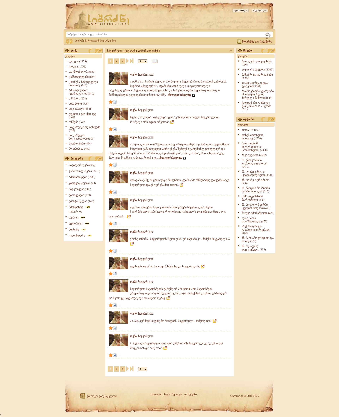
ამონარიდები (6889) (82, 177)
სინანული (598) (78, 103)
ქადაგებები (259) (80, 195)
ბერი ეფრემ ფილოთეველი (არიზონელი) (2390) (254, 147)
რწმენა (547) (77, 121)
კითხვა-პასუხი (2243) (82, 183)
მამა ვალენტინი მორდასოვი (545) (253, 198)
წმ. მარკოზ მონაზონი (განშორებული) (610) (256, 190)
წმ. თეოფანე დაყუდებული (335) (254, 248)
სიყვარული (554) (80, 108)
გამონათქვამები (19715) (84, 171)
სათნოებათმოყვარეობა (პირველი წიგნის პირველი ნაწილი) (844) (258, 94)
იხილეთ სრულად (179, 94)
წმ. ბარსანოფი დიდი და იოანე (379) (258, 239)
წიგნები (75, 229)
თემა (74, 50)
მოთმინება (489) (79, 148)
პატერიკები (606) (80, 189)
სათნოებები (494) (80, 143)
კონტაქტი (190, 394)
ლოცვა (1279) (78, 61)
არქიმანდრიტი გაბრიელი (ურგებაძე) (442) (256, 229)
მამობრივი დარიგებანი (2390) (257, 76)
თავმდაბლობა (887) (82, 71)
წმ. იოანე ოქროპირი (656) (255, 181)
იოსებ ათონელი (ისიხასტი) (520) (252, 137)
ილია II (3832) (250, 129)
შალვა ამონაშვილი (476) (258, 212)
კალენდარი (78, 235)
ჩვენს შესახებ (173, 394)
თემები (74, 217)
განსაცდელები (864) (82, 76)
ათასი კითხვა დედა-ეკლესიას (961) (255, 84)
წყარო (248, 50)
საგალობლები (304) (82, 165)
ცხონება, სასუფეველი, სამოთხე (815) (84, 83)
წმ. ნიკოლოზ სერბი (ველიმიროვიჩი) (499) (256, 206)
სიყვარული (145, 74)
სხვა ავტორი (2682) (254, 154)
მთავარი (77, 158)
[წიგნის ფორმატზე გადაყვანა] (155, 61)
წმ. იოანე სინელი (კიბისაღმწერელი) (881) (257, 173)
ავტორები (76, 223)
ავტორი (249, 119)
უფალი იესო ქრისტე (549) (82, 115)
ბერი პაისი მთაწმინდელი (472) (254, 220)
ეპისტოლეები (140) (81, 201)
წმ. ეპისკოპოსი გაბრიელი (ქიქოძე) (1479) (254, 163)
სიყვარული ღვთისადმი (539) (84, 129)
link (119, 101)
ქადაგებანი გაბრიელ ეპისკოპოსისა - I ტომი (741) (256, 106)
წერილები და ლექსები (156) (257, 63)
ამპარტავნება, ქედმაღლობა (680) (81, 92)
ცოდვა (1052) (77, 66)
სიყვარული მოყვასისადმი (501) (81, 137)
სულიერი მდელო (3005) (257, 69)
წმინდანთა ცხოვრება (77, 209)
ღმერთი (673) (78, 98)
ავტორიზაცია (240, 10)
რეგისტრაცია (259, 10)
